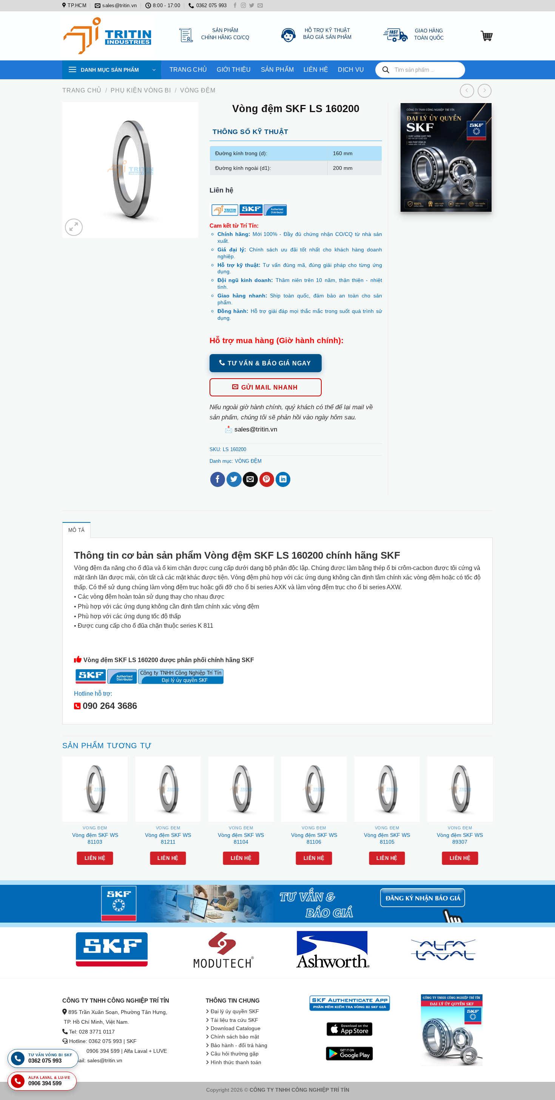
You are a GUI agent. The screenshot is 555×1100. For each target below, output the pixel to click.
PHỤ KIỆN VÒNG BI (141, 90)
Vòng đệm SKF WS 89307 (460, 838)
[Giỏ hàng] (487, 36)
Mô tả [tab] (76, 530)
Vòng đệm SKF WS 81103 (95, 838)
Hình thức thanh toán (236, 1062)
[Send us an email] (260, 6)
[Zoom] (73, 227)
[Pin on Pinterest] (266, 479)
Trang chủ (82, 90)
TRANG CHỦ (188, 69)
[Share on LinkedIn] (283, 479)
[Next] (492, 818)
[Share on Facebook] (217, 479)
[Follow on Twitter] (251, 6)
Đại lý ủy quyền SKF (235, 1011)
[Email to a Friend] (250, 479)
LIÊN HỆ (316, 69)
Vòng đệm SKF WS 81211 (168, 838)
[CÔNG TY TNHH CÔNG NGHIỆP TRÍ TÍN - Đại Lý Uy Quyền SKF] (109, 35)
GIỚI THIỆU (234, 69)
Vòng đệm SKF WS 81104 (241, 838)
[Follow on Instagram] (243, 6)
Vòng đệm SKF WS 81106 (314, 838)
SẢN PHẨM (277, 69)
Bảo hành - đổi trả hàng (239, 1045)
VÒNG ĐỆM (197, 90)
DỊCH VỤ (351, 69)
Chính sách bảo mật (235, 1037)
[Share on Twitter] (234, 479)
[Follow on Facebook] (235, 6)
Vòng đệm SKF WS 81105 (387, 838)
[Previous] (62, 818)
